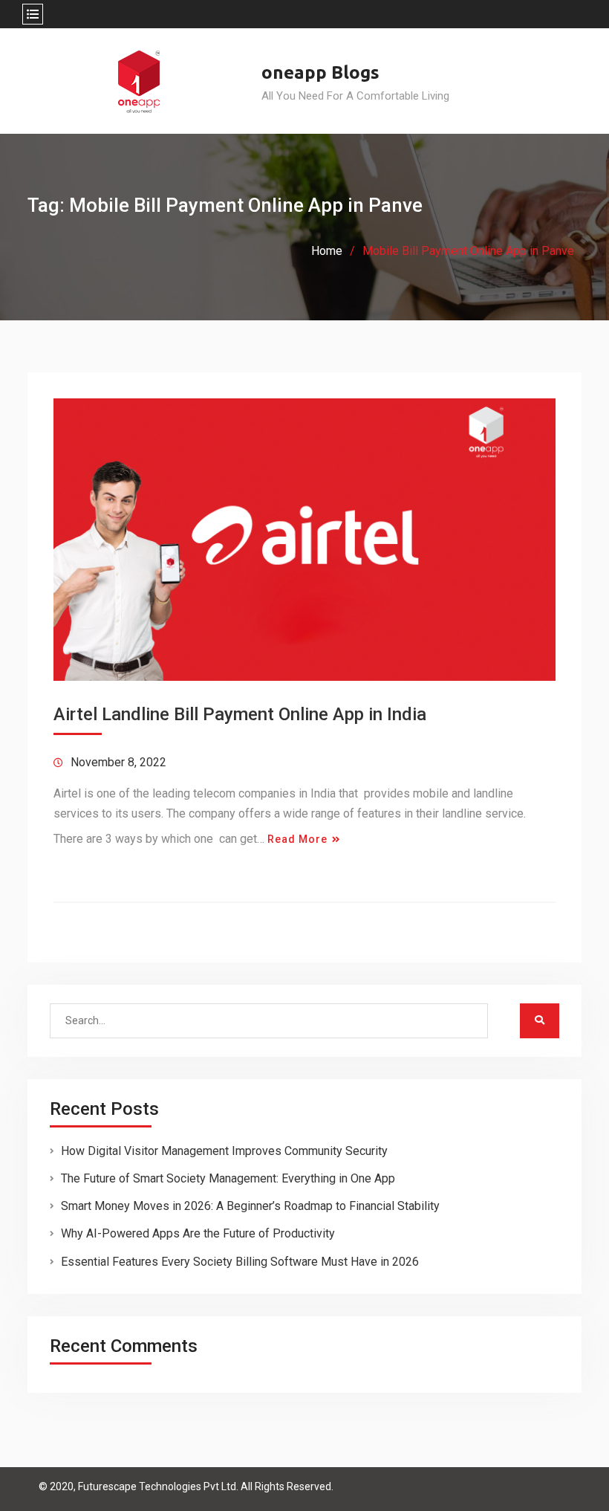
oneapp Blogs (320, 72)
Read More (297, 839)
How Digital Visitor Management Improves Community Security (224, 1151)
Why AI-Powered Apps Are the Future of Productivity (198, 1233)
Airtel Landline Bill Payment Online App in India (239, 714)
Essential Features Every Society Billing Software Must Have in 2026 (240, 1262)
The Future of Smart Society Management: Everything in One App (228, 1178)
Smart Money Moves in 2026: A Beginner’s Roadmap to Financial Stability (250, 1206)
